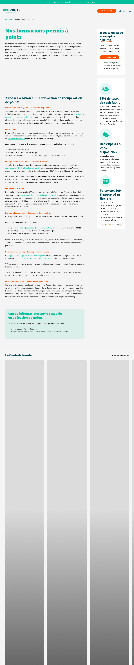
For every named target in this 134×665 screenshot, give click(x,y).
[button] (130, 11)
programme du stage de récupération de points (26, 255)
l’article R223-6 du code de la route (38, 258)
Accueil (8, 19)
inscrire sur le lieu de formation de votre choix (38, 195)
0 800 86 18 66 (90, 2)
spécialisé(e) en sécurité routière (32, 228)
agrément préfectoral (16, 139)
